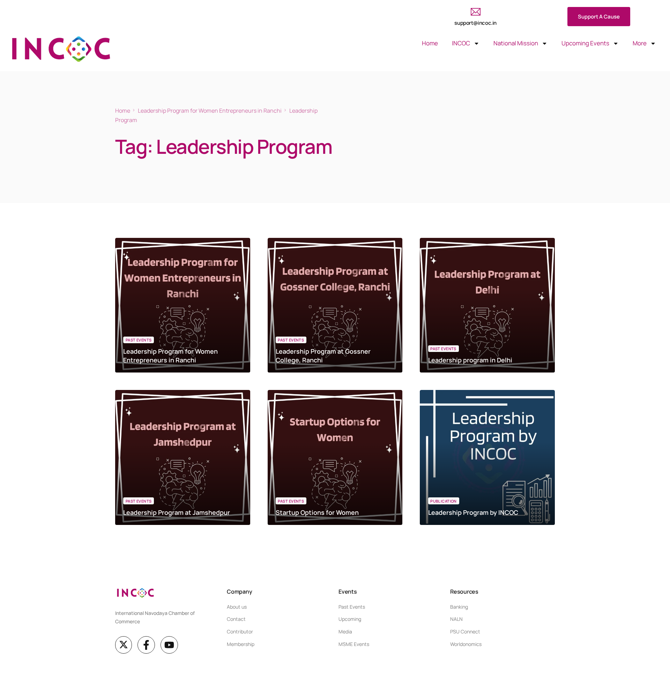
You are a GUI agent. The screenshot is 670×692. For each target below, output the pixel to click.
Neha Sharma (137, 372)
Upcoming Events (585, 43)
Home (430, 43)
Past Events (139, 340)
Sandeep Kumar (292, 524)
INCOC (461, 43)
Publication (443, 501)
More (640, 43)
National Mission (515, 43)
